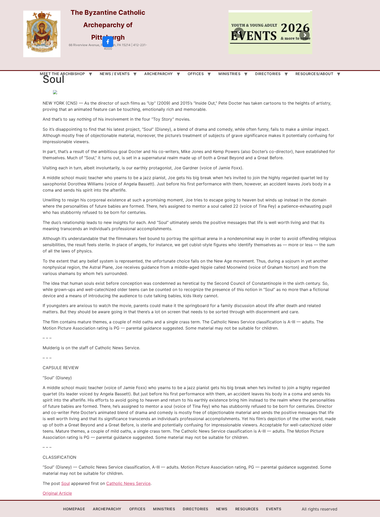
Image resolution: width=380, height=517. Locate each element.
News (221, 509)
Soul (65, 483)
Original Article (57, 493)
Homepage (74, 509)
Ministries (229, 73)
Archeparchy (158, 73)
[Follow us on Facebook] (107, 41)
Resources (247, 509)
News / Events (115, 73)
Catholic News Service (128, 483)
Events (273, 509)
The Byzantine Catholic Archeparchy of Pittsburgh (108, 25)
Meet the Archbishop (62, 73)
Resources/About (314, 73)
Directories (268, 73)
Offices (196, 73)
